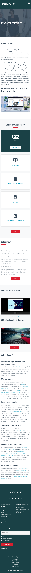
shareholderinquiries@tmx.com (22, 509)
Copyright (15, 564)
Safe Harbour (15, 566)
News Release (15, 147)
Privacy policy (15, 562)
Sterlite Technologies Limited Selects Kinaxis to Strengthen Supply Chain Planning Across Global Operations (14, 261)
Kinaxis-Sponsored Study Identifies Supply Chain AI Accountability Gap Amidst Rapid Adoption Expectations (13, 272)
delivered (17, 367)
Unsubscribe (4, 548)
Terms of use (15, 561)
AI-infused (17, 390)
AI (1, 457)
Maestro (16, 453)
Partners (3, 519)
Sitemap (15, 559)
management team (24, 468)
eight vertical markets (15, 411)
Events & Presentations (7, 538)
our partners (20, 430)
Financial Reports (6, 540)
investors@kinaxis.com (6, 514)
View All (15, 231)
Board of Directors (21, 470)
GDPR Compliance (16, 568)
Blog (2, 522)
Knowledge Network (5, 521)
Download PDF (15, 316)
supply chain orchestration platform (11, 392)
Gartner (23, 384)
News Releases (6, 536)
